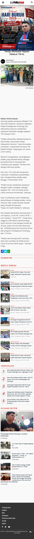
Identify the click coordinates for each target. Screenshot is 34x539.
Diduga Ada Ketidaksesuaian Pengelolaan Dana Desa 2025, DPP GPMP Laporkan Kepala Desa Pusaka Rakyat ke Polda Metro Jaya (19, 395)
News (12, 270)
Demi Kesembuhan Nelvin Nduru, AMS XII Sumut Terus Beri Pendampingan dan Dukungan (20, 310)
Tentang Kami (6, 507)
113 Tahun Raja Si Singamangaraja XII (22, 444)
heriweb (18, 533)
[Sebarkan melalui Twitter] (5, 251)
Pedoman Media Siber (8, 518)
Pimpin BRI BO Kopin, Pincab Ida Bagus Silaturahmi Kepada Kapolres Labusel (21, 357)
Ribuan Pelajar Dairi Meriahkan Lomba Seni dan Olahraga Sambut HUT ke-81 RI (20, 346)
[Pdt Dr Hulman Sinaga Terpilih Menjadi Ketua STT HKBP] (5, 468)
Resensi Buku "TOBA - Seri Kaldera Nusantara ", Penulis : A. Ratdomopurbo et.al (22, 455)
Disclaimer (5, 515)
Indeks (4, 523)
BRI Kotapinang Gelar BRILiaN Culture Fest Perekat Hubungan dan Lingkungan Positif (21, 334)
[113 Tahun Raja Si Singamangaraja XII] (5, 447)
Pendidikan (14, 342)
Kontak (4, 521)
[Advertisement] (17, 28)
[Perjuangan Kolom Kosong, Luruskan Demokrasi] (17, 427)
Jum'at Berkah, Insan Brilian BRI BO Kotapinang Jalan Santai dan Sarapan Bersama (21, 286)
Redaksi (4, 510)
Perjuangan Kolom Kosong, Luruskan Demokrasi (14, 435)
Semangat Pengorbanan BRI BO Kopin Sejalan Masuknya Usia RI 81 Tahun (21, 322)
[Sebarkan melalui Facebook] (2, 251)
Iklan (3, 513)
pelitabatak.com (12, 531)
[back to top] (30, 531)
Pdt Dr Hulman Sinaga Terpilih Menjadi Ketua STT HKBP (21, 465)
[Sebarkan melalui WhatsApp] (8, 251)
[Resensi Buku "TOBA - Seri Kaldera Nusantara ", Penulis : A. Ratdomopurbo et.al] (5, 457)
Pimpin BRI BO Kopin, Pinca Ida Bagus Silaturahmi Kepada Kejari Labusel (20, 274)
